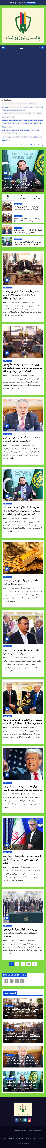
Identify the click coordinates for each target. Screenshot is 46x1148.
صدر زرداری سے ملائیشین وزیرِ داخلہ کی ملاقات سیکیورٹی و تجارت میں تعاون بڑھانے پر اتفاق (27, 209)
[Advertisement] (23, 74)
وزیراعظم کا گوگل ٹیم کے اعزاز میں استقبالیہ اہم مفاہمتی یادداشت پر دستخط (20, 933)
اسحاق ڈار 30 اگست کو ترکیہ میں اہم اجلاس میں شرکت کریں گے (28, 231)
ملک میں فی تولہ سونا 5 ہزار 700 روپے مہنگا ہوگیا (23, 183)
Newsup (36, 1130)
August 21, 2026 (12, 940)
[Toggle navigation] (21, 47)
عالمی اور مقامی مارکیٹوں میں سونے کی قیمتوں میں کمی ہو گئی (19, 103)
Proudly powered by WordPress (16, 1130)
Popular (22, 198)
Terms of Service (23, 1143)
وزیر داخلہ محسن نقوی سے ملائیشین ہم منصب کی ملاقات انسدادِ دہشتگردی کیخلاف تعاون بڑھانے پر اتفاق (28, 220)
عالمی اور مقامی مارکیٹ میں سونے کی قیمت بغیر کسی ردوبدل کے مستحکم (22, 120)
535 (28, 964)
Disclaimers (28, 1138)
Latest (8, 198)
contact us (19, 1138)
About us (11, 1138)
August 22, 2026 (13, 187)
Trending (36, 198)
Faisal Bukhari (29, 187)
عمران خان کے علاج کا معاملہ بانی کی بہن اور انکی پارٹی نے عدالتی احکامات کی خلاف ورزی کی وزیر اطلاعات (27, 244)
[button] (39, 48)
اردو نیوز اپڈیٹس (8, 178)
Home (4, 1138)
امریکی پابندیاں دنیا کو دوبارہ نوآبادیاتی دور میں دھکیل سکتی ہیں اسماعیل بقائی (22, 859)
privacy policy (38, 1138)
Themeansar (23, 1133)
